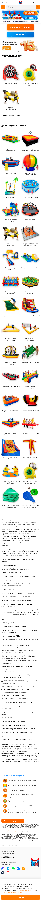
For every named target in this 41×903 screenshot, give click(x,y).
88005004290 (7, 857)
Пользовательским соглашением (13, 892)
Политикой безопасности (27, 890)
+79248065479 (7, 852)
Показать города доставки (13, 821)
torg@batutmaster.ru (8, 862)
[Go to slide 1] (18, 51)
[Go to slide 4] (22, 51)
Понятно (20, 897)
